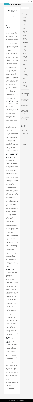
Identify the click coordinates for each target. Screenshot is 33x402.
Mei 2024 (24, 52)
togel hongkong (25, 133)
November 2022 (25, 77)
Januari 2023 (25, 74)
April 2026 (24, 20)
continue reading (10, 388)
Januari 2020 (25, 86)
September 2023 (25, 63)
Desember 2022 (25, 75)
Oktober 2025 (25, 28)
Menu (31, 1)
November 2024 (25, 43)
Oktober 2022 (25, 78)
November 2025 (25, 27)
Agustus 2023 (25, 64)
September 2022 (25, 79)
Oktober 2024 (25, 45)
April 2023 (24, 70)
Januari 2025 (25, 41)
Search (28, 1)
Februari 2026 (25, 23)
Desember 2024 (25, 42)
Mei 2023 (24, 68)
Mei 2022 (24, 81)
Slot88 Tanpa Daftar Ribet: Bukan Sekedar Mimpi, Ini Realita (24, 106)
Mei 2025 (24, 35)
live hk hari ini (24, 130)
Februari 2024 (25, 56)
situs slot (23, 138)
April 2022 (24, 82)
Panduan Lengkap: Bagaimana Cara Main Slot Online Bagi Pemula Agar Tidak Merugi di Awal (25, 95)
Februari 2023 (25, 72)
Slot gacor (24, 144)
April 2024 (24, 53)
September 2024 (25, 46)
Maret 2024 (24, 54)
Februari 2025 (25, 39)
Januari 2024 (25, 57)
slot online (24, 141)
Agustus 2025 (25, 31)
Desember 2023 (25, 59)
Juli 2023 (24, 65)
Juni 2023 (24, 67)
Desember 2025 (25, 25)
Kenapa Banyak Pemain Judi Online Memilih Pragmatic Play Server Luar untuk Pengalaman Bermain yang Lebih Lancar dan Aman (25, 112)
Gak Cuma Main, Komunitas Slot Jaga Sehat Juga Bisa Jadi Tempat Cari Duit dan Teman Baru (25, 101)
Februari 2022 (25, 85)
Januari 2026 (25, 24)
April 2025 (24, 36)
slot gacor (24, 127)
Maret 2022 (24, 83)
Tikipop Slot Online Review (12, 10)
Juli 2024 (24, 49)
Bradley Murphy (17, 16)
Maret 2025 (24, 38)
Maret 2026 (24, 21)
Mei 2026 (24, 18)
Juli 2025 (24, 32)
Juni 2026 (24, 17)
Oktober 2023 (25, 61)
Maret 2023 (24, 71)
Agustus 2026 (25, 14)
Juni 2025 (24, 34)
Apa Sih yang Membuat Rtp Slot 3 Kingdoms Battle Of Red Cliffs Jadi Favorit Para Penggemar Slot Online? (25, 119)
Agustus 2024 (25, 47)
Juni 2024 (24, 50)
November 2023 (25, 60)
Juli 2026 (24, 16)
